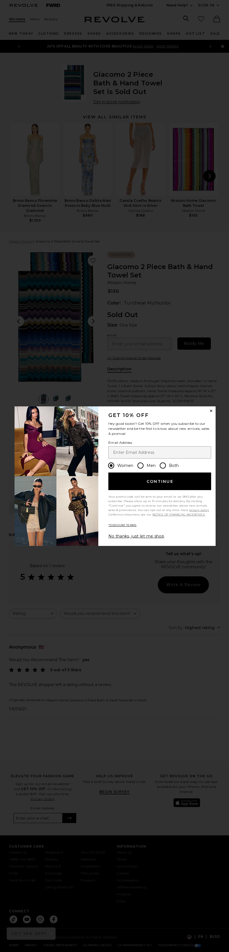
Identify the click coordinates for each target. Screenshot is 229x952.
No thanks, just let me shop (136, 536)
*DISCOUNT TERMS (122, 525)
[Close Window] (211, 410)
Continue (160, 481)
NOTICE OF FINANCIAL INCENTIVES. (178, 514)
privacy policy (199, 510)
